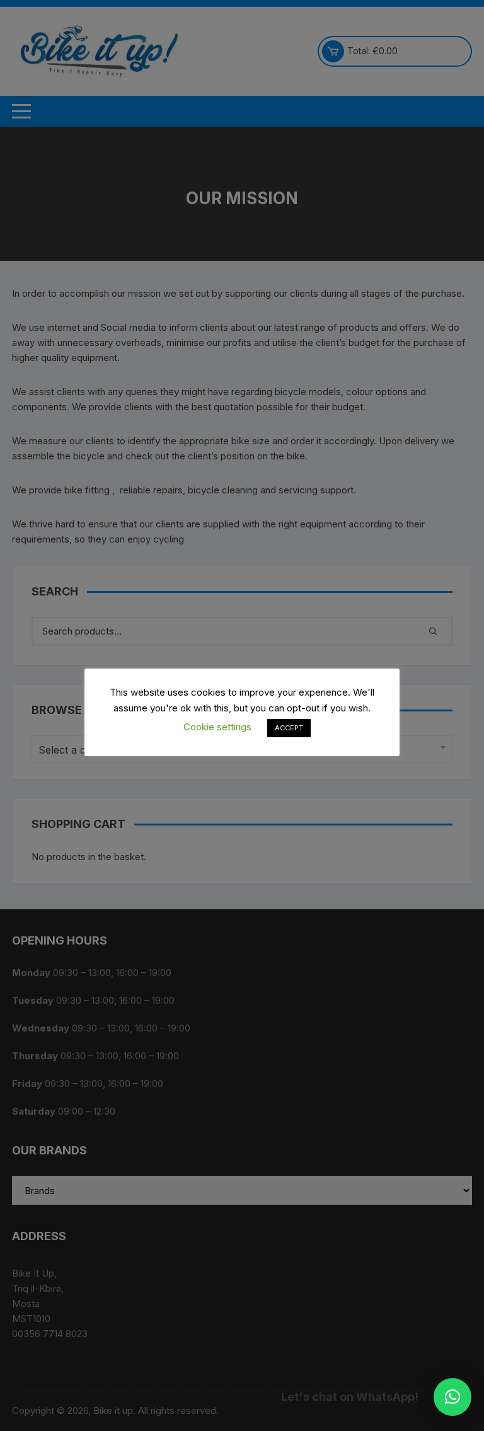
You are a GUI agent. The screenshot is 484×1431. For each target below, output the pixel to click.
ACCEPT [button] (289, 727)
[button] (452, 1397)
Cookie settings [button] (217, 727)
